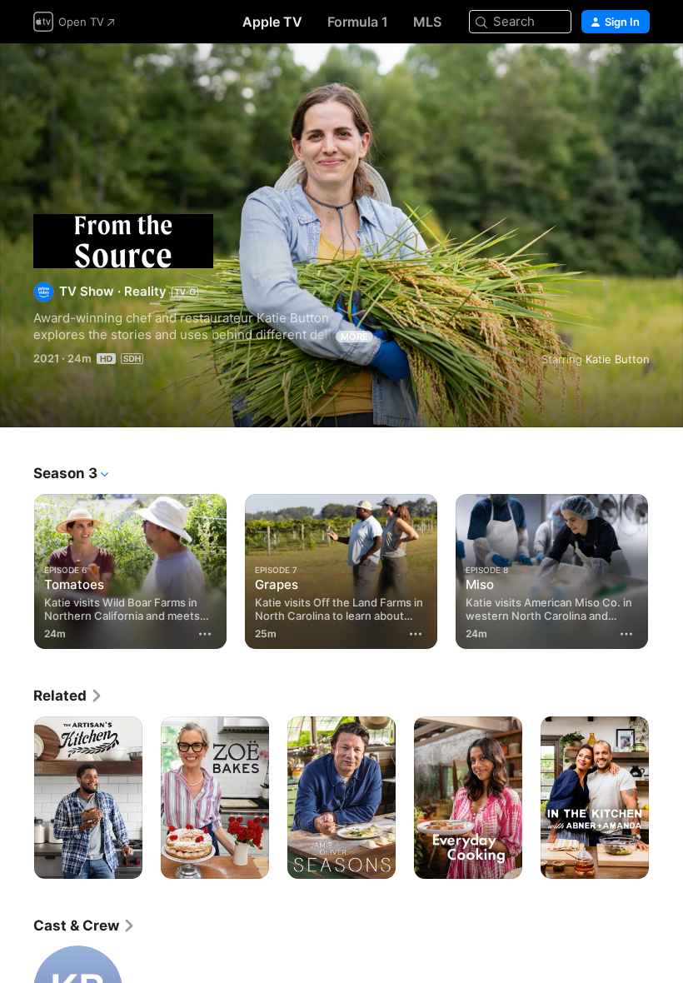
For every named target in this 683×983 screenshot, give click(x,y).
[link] (68, 695)
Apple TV (272, 21)
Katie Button (618, 359)
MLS (427, 21)
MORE (354, 336)
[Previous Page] (16, 571)
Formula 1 (357, 21)
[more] (205, 634)
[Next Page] (666, 571)
